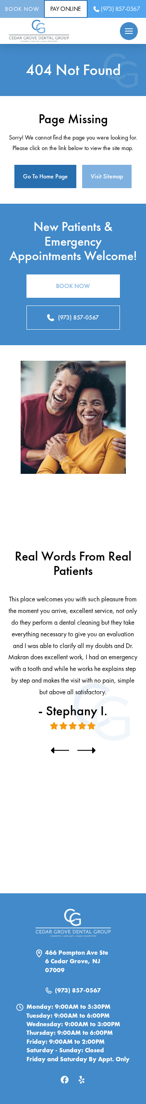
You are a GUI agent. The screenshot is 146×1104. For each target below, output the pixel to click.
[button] (129, 31)
